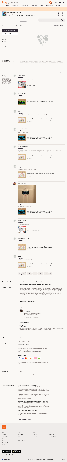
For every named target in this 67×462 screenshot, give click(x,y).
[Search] (50, 2)
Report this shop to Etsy (6, 46)
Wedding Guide (49, 5)
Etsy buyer (20, 146)
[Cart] (63, 2)
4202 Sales (4, 39)
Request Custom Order (10, 30)
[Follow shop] (62, 14)
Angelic (19, 128)
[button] (58, 14)
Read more (41, 64)
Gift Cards (58, 5)
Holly (19, 93)
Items (3, 20)
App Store (6, 451)
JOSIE (19, 75)
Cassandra (20, 238)
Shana (19, 220)
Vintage (41, 5)
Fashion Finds (34, 5)
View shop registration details (25, 419)
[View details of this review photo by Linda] (27, 194)
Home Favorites (25, 5)
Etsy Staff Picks (15, 5)
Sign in (55, 2)
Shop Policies (23, 20)
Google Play (16, 451)
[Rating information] (8, 15)
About (15, 20)
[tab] (10, 25)
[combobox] (28, 2)
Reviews (9, 20)
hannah (19, 256)
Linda (19, 183)
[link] (19, 273)
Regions (63, 459)
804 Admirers (4, 41)
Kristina (19, 165)
